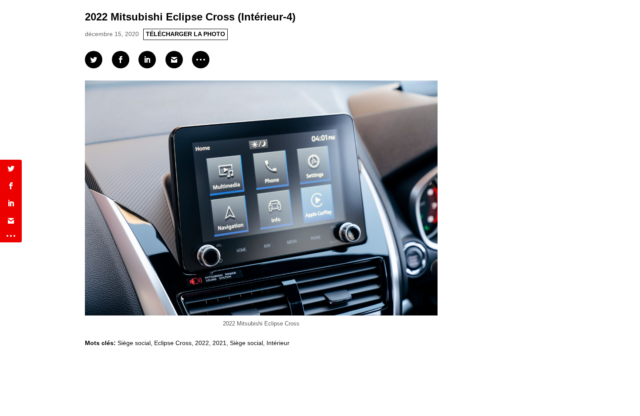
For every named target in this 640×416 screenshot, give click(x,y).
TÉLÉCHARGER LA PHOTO (185, 33)
